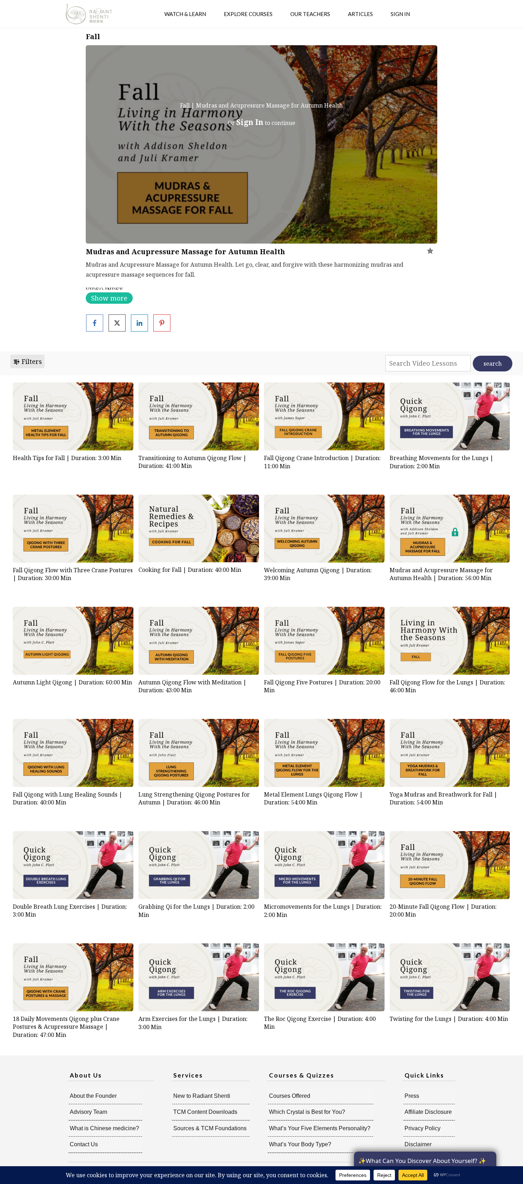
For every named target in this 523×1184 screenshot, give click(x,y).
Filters (31, 361)
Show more (109, 298)
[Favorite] (430, 250)
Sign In (249, 122)
